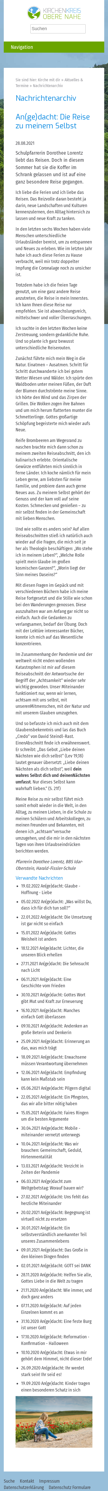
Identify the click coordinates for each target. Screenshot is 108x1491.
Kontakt (27, 1481)
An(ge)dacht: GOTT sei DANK (65, 1265)
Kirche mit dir (49, 79)
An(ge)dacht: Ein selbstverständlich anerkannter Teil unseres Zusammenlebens (54, 1234)
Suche (9, 1481)
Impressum (49, 1481)
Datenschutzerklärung (24, 1487)
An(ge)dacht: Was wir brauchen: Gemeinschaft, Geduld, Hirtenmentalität (51, 1150)
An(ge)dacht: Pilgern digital (66, 1088)
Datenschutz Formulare (70, 1487)
